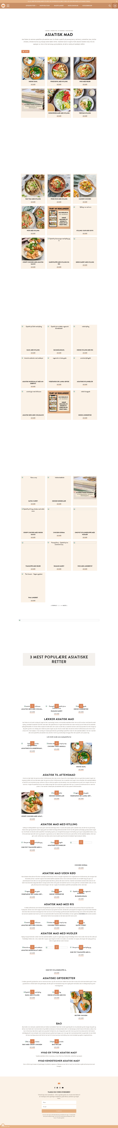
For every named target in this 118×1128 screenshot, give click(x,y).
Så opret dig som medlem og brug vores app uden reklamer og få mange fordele (59, 1)
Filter (26, 51)
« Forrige (54, 605)
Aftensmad (61, 30)
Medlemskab (73, 6)
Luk (115, 1089)
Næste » (65, 605)
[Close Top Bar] (117, 1)
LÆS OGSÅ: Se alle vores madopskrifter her (59, 737)
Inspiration (45, 6)
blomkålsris (82, 914)
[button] (3, 1125)
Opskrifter (30, 6)
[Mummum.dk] (59, 1083)
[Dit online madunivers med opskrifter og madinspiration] (3, 6)
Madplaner (59, 6)
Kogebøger (87, 6)
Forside (47, 30)
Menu (8, 5)
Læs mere (32, 712)
